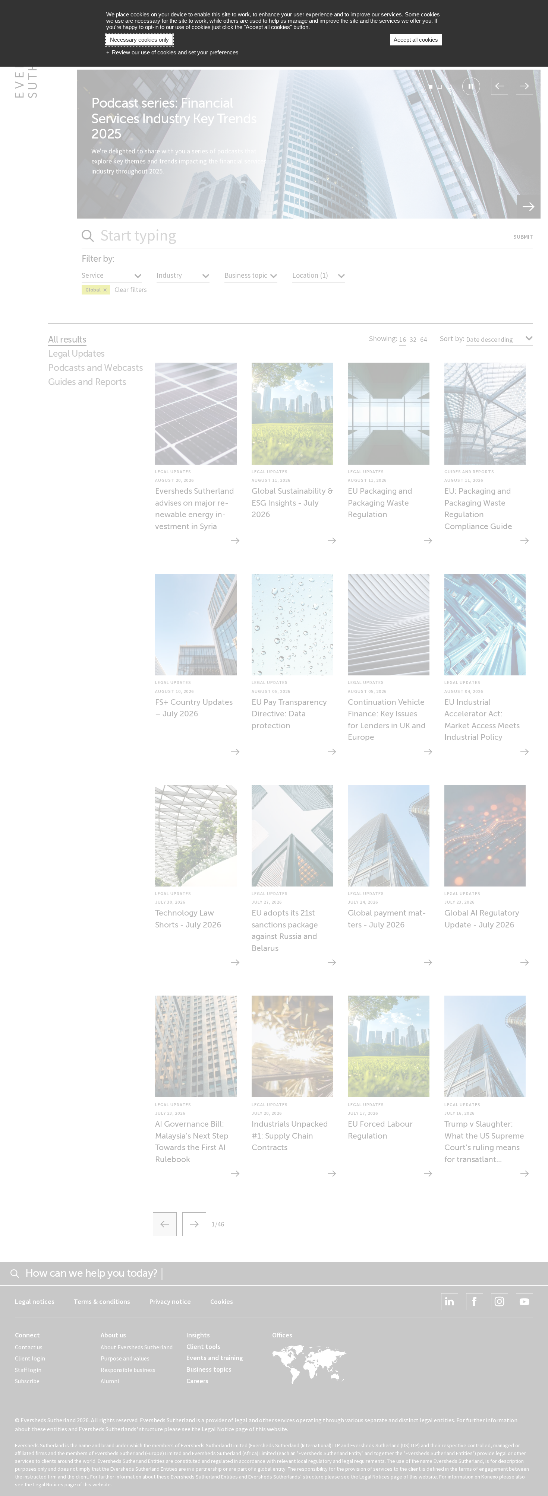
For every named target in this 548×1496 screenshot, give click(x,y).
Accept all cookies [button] (416, 39)
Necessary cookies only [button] (139, 39)
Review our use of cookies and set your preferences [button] (175, 52)
